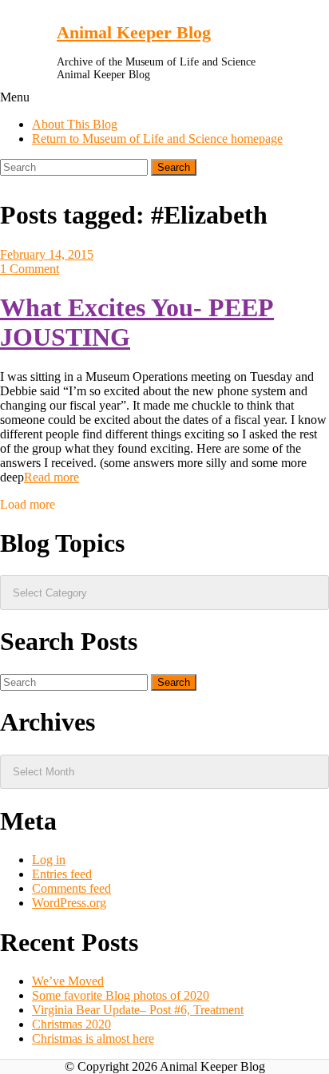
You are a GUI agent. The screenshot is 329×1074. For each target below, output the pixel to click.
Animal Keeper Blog (134, 32)
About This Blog (74, 124)
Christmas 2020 (71, 1024)
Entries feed (62, 874)
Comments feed (71, 888)
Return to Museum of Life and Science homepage (157, 138)
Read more (51, 477)
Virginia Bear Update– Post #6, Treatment (138, 1010)
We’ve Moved (68, 981)
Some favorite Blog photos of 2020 (120, 995)
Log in (48, 859)
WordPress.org (69, 903)
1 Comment (29, 268)
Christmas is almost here (93, 1038)
